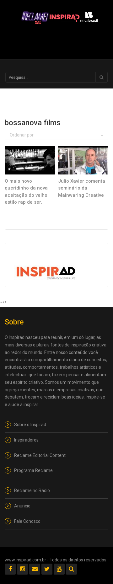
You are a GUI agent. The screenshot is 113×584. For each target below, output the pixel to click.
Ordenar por (22, 134)
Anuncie (22, 505)
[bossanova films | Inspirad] (59, 17)
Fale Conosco (27, 521)
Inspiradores (26, 439)
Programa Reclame (33, 470)
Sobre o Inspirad (30, 424)
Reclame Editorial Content (40, 455)
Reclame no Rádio (32, 490)
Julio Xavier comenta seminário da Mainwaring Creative (81, 188)
